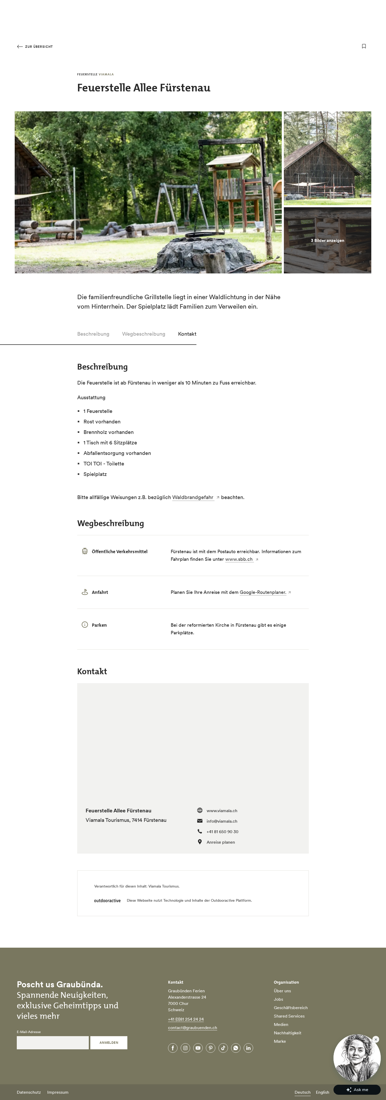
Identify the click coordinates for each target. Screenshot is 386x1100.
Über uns (282, 990)
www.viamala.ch (222, 810)
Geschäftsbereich (291, 1007)
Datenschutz (29, 1092)
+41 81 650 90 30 (222, 831)
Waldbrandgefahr (193, 497)
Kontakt (187, 333)
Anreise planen (221, 842)
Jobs (278, 999)
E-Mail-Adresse (29, 1032)
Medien (281, 1024)
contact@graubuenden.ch (192, 1027)
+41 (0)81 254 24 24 (186, 1019)
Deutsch (303, 1092)
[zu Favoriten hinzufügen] (364, 46)
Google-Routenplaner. (263, 592)
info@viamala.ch (222, 821)
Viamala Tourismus (163, 886)
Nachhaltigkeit (287, 1032)
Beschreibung (93, 333)
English (322, 1092)
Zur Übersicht (38, 47)
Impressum (58, 1092)
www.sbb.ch (239, 559)
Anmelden (109, 1043)
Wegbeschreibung (143, 333)
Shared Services (289, 1016)
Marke (280, 1041)
